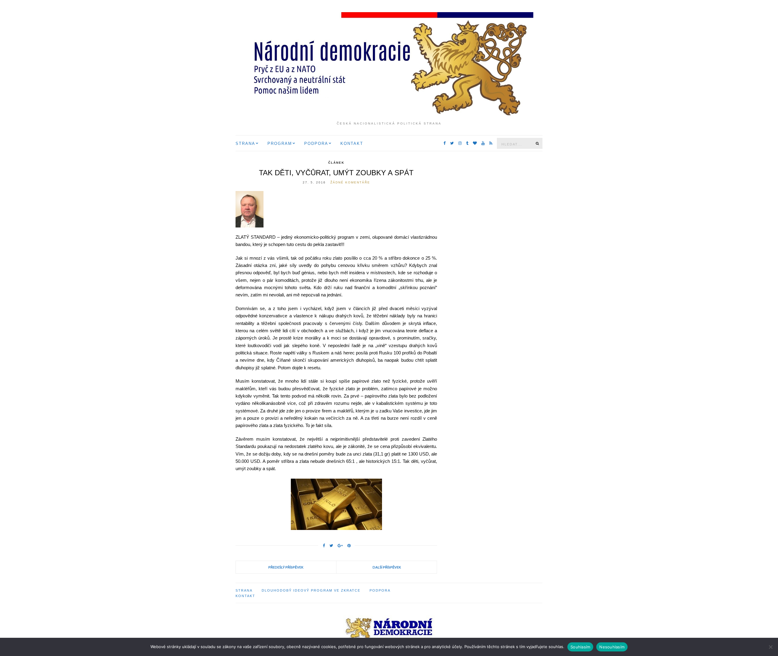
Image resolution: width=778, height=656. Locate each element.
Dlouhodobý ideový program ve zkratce (311, 590)
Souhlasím (580, 646)
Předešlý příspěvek (285, 567)
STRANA (245, 143)
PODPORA (316, 143)
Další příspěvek (387, 567)
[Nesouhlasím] (770, 647)
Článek (336, 162)
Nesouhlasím (612, 646)
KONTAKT (351, 143)
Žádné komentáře (350, 182)
